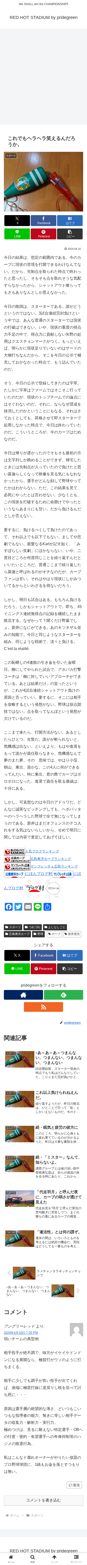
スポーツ (15, 927)
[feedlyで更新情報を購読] (63, 995)
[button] (70, 233)
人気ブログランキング (42, 851)
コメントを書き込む (43, 1500)
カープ (56, 934)
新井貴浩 (74, 934)
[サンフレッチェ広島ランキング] (17, 866)
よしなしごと (56, 927)
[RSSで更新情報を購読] (43, 1007)
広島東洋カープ (19, 934)
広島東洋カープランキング (50, 859)
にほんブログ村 (38, 874)
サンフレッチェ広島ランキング (54, 866)
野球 (40, 934)
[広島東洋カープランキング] (17, 859)
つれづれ (34, 927)
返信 (76, 1485)
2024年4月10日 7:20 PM (21, 1333)
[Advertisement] (43, 78)
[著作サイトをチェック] (23, 995)
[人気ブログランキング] (14, 851)
